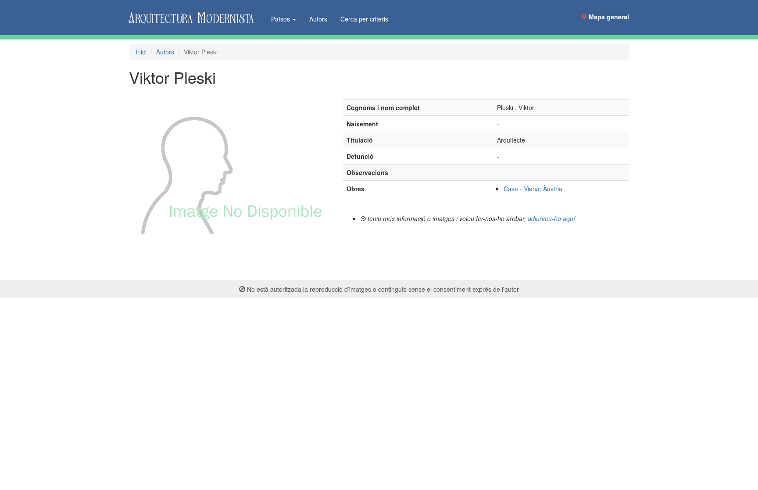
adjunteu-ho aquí (551, 218)
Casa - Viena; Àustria (533, 188)
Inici (141, 51)
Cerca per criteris (364, 18)
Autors (318, 18)
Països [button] (281, 18)
